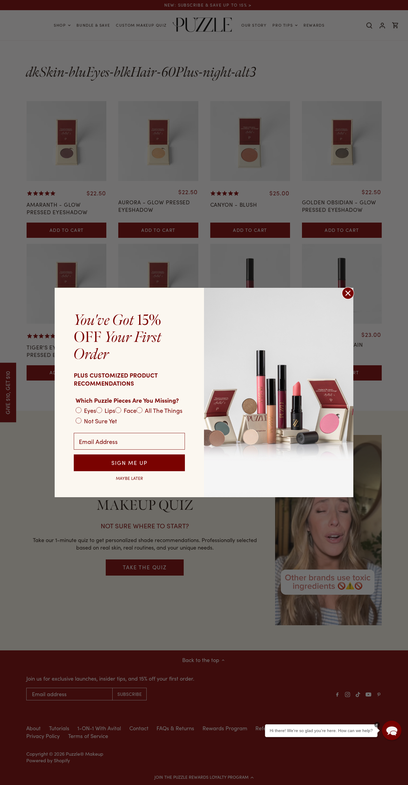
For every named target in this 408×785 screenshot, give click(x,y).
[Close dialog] (348, 293)
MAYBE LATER (129, 478)
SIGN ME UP (129, 462)
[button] (391, 730)
